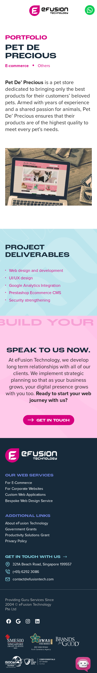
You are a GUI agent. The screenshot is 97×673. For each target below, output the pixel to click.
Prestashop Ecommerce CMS (35, 292)
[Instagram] (27, 621)
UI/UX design (21, 278)
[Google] (18, 621)
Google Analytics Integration (35, 285)
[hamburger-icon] (8, 10)
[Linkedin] (37, 621)
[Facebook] (8, 621)
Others (44, 65)
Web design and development (36, 270)
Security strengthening (29, 300)
